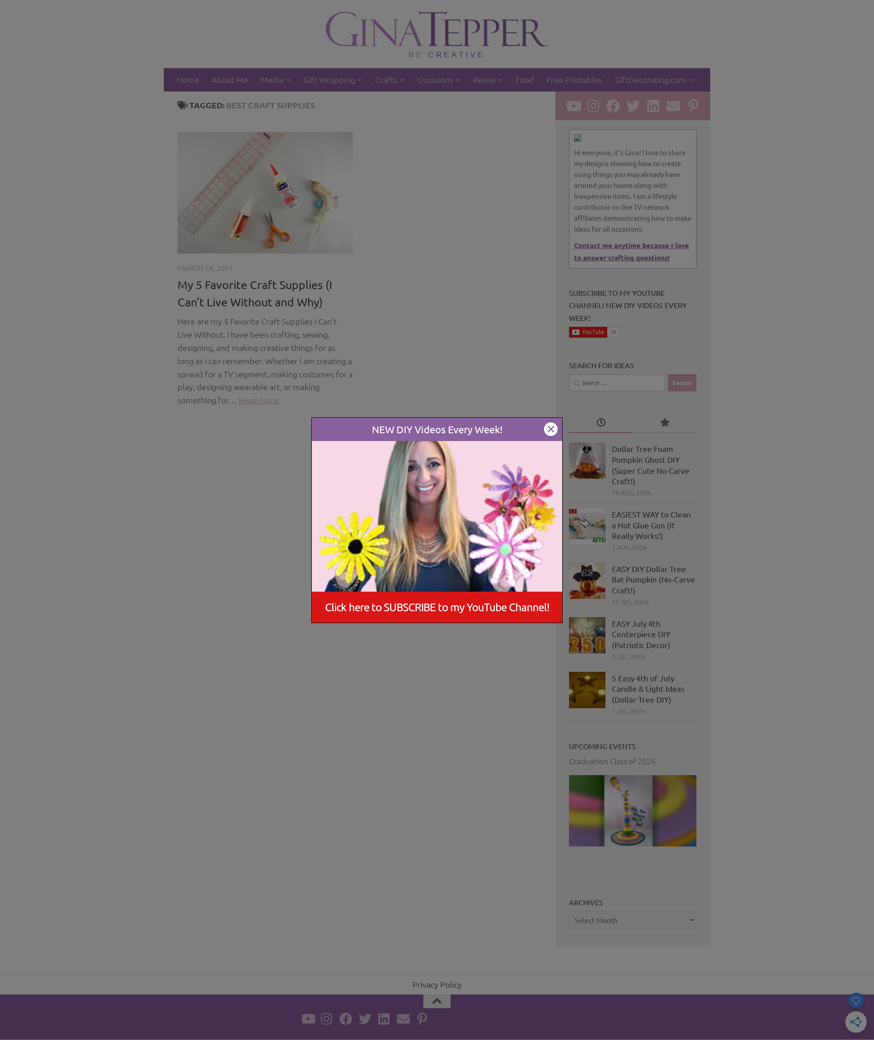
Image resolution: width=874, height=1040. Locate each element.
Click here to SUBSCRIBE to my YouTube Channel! (437, 607)
